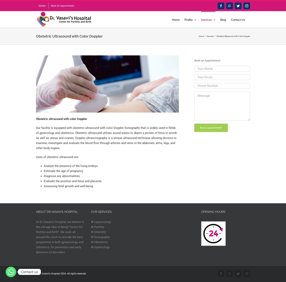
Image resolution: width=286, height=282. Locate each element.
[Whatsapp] (11, 272)
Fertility (99, 227)
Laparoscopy (102, 222)
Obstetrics (101, 242)
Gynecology (102, 247)
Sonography (102, 237)
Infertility (100, 232)
